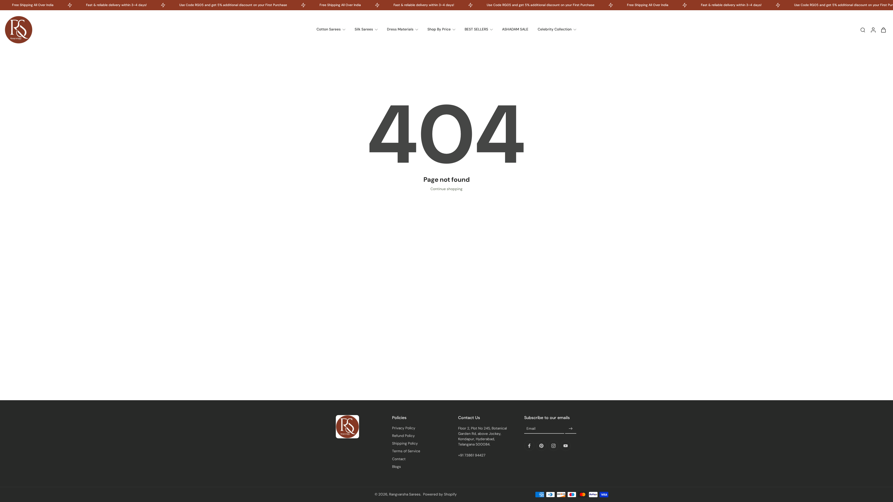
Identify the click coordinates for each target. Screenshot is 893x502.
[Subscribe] (570, 429)
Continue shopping (446, 189)
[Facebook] (529, 446)
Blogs (396, 466)
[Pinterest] (541, 446)
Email (530, 428)
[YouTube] (565, 446)
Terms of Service (406, 451)
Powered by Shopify (440, 494)
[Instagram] (553, 446)
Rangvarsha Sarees (404, 494)
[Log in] (873, 30)
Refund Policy (403, 435)
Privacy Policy (403, 428)
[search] (863, 29)
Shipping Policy (405, 443)
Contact (399, 459)
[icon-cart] (883, 29)
